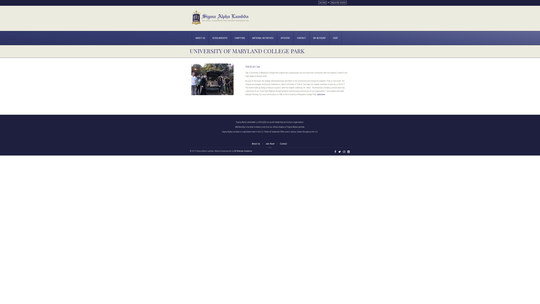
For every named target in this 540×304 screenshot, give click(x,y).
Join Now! (322, 3)
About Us (200, 38)
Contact (301, 38)
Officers (285, 38)
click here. (321, 94)
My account (319, 38)
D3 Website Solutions (243, 151)
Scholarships (219, 38)
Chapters (240, 38)
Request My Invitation (338, 3)
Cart (335, 38)
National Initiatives (263, 38)
